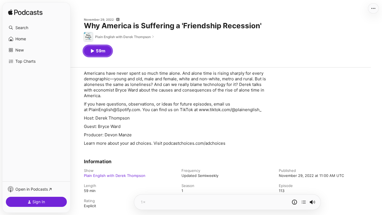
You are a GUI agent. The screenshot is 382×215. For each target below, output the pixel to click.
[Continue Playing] (303, 202)
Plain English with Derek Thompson (114, 175)
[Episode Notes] (294, 202)
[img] (25, 12)
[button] (36, 27)
